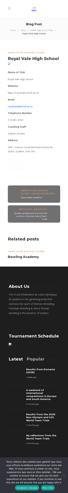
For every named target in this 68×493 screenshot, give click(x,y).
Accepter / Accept (27, 487)
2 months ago (32, 404)
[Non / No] (63, 475)
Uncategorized (43, 193)
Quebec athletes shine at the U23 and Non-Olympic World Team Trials (30, 216)
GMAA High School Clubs (42, 30)
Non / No (48, 487)
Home (13, 30)
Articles (25, 209)
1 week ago (31, 377)
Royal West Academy (31, 197)
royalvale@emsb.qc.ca (20, 106)
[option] (34, 253)
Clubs (23, 30)
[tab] (16, 359)
